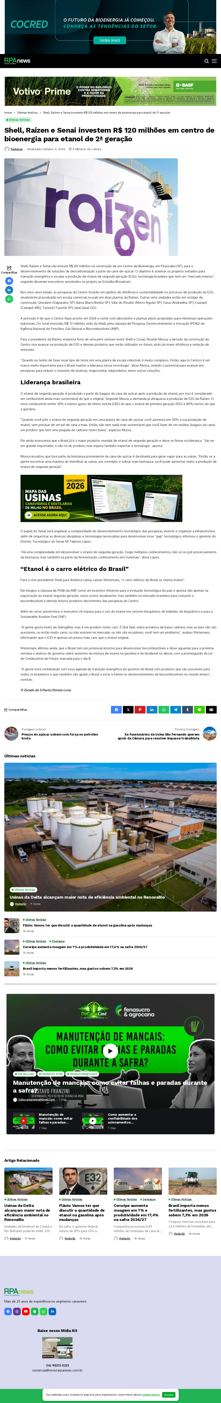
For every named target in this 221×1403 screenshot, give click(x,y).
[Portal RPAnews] (17, 61)
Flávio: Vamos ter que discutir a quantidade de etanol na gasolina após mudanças (87, 925)
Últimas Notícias (27, 112)
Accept (168, 1394)
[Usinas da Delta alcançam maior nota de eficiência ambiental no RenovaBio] (110, 837)
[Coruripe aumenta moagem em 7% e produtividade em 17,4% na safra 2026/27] (11, 947)
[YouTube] (26, 1311)
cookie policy (151, 1394)
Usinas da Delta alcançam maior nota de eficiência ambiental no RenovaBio (87, 897)
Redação (20, 904)
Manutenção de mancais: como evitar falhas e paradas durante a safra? (110, 1086)
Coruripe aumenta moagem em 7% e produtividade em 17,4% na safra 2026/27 (85, 947)
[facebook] (8, 1311)
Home (8, 112)
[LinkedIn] (52, 1311)
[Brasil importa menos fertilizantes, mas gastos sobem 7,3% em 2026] (11, 968)
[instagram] (17, 1311)
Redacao (17, 149)
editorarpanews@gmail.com (36, 1099)
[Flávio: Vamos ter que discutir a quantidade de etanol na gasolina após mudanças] (11, 925)
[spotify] (34, 1311)
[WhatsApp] (43, 1311)
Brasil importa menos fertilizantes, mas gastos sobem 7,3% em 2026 (78, 969)
